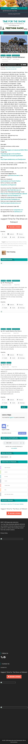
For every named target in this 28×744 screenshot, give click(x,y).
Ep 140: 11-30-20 (6, 365)
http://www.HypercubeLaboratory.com (11, 203)
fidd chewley (4, 243)
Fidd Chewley (16, 59)
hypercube (10, 243)
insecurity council (17, 243)
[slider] (25, 64)
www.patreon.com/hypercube (8, 185)
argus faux (8, 242)
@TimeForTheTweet (13, 175)
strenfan (21, 245)
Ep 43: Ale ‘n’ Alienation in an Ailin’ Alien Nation (5, 407)
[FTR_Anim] (14, 28)
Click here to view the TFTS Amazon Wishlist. (12, 504)
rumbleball (10, 245)
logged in (11, 417)
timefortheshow (15, 55)
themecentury (13, 742)
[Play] (2, 64)
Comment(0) (5, 61)
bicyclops (13, 242)
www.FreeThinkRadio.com (14, 195)
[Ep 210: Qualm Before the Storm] (14, 319)
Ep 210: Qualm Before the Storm (11, 331)
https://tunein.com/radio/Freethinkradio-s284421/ (14, 193)
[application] (14, 64)
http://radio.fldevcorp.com (14, 190)
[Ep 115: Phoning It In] (14, 270)
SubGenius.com (18, 211)
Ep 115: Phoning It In (7, 283)
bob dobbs (19, 242)
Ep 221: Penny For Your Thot (10, 10)
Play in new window (10, 67)
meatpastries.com (18, 210)
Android (8, 69)
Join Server (22, 433)
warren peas (9, 247)
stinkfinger (15, 245)
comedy (24, 242)
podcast (9, 55)
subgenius (3, 247)
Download (18, 67)
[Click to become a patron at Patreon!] (14, 227)
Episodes (3, 55)
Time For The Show (14, 21)
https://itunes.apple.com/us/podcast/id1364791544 (14, 150)
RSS (16, 69)
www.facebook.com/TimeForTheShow (11, 181)
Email (12, 69)
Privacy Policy (4, 533)
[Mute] (21, 64)
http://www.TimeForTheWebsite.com (10, 199)
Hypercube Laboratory (12, 522)
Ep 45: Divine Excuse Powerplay (24, 407)
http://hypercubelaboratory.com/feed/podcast (13, 159)
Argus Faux (17, 284)
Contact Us (3, 667)
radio (25, 243)
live (23, 243)
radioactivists (4, 245)
